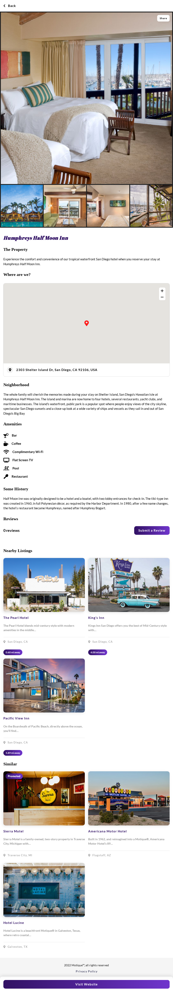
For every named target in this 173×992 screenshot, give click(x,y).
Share (163, 18)
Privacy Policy (86, 971)
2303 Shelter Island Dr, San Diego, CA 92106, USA (56, 370)
